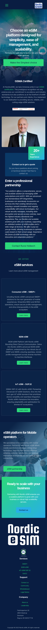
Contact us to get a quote (23, 164)
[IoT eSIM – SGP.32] (24, 377)
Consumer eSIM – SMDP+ (23, 292)
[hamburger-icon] (6, 5)
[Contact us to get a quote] (24, 158)
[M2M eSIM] (24, 330)
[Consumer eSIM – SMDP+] (24, 285)
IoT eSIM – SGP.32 (23, 384)
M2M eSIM (23, 337)
